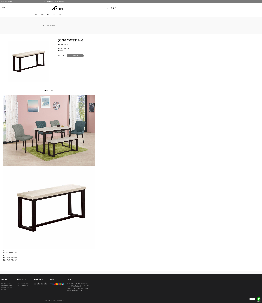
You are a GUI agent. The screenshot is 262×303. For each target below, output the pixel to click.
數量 (59, 55)
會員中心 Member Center (23, 283)
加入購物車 (75, 55)
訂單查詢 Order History (22, 285)
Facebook (35, 283)
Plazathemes (53, 300)
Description (49, 90)
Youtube (45, 283)
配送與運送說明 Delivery (6, 285)
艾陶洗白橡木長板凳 (50, 25)
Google (42, 283)
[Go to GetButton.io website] (259, 301)
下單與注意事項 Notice (6, 283)
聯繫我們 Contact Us (5, 289)
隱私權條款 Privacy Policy (6, 287)
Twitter (38, 283)
